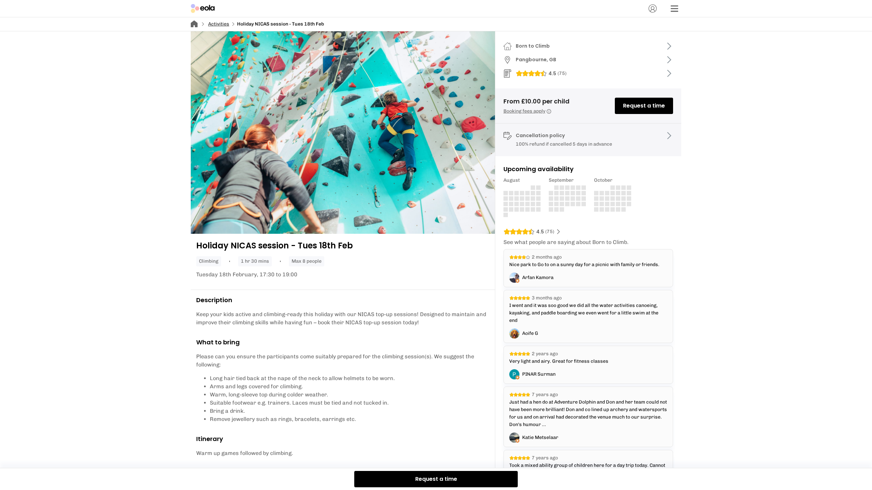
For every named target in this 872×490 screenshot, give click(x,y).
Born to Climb (533, 46)
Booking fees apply (524, 111)
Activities (218, 24)
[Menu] (674, 8)
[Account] (652, 8)
